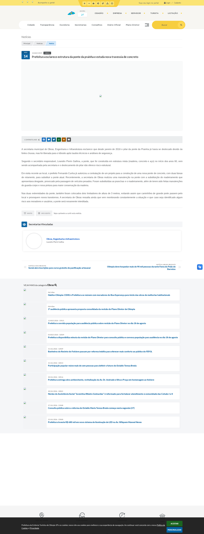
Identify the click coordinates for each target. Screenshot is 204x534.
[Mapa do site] (107, 3)
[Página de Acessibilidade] (112, 3)
